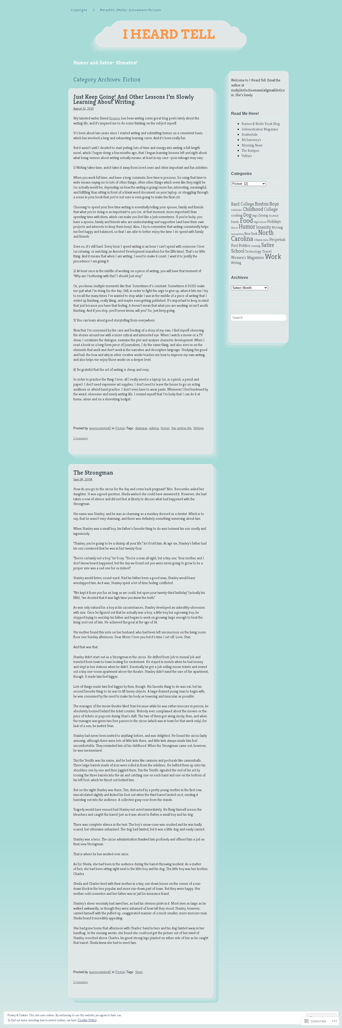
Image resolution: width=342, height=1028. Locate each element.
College (271, 209)
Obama (258, 240)
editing (154, 428)
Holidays (274, 221)
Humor (247, 226)
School (237, 251)
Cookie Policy (87, 1020)
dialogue (141, 428)
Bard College (242, 204)
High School (260, 222)
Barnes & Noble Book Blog (261, 123)
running (255, 246)
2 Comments (80, 438)
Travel (266, 251)
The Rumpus (250, 150)
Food (246, 220)
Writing (199, 428)
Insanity (263, 227)
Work (273, 256)
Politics (244, 245)
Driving (263, 215)
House (234, 227)
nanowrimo (237, 234)
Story (139, 972)
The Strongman (93, 472)
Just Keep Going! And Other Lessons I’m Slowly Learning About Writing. (133, 99)
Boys (274, 204)
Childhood (253, 209)
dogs (255, 216)
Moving (277, 227)
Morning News (252, 145)
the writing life (182, 428)
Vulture (247, 155)
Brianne (114, 118)
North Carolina (252, 236)
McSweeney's (251, 139)
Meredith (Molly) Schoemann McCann (130, 10)
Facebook (273, 215)
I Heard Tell (168, 34)
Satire (267, 244)
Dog (247, 215)
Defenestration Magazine (260, 129)
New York (250, 234)
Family (235, 222)
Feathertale (250, 134)
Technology (253, 251)
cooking (237, 215)
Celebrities (236, 210)
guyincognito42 (100, 428)
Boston (262, 204)
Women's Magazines (247, 257)
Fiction (120, 428)
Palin (266, 240)
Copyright (79, 10)
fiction (165, 428)
